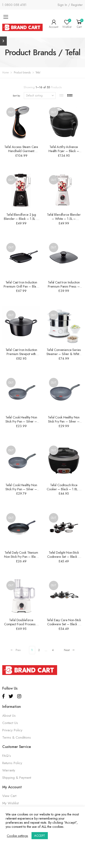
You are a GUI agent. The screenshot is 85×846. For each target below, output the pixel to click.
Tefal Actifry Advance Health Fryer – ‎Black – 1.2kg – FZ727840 (64, 151)
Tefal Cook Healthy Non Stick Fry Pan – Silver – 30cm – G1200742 (21, 489)
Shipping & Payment (16, 777)
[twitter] (11, 696)
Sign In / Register (70, 4)
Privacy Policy (12, 730)
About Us (9, 715)
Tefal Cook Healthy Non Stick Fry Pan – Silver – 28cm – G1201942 (64, 421)
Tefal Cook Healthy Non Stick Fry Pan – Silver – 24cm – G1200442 (21, 421)
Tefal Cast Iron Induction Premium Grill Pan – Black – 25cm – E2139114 (21, 286)
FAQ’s (6, 755)
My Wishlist (10, 803)
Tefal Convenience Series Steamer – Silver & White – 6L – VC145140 (63, 354)
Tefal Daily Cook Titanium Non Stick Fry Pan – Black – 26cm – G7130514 (21, 556)
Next (67, 650)
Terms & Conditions (16, 737)
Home (5, 72)
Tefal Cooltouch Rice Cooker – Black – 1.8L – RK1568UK (64, 489)
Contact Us (10, 722)
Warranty (8, 770)
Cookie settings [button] (17, 836)
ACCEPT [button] (39, 835)
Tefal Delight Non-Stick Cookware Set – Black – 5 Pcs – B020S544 (63, 556)
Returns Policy (12, 763)
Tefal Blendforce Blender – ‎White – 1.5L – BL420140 (64, 218)
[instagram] (19, 696)
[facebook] (3, 696)
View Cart (9, 795)
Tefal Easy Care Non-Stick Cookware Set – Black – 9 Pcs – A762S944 (64, 624)
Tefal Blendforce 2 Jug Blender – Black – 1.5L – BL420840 (21, 218)
